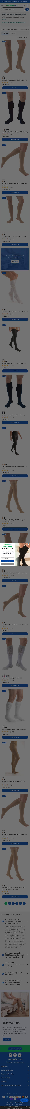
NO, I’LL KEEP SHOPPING (7, 564)
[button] (24, 1100)
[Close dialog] (28, 544)
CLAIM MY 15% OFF (7, 561)
